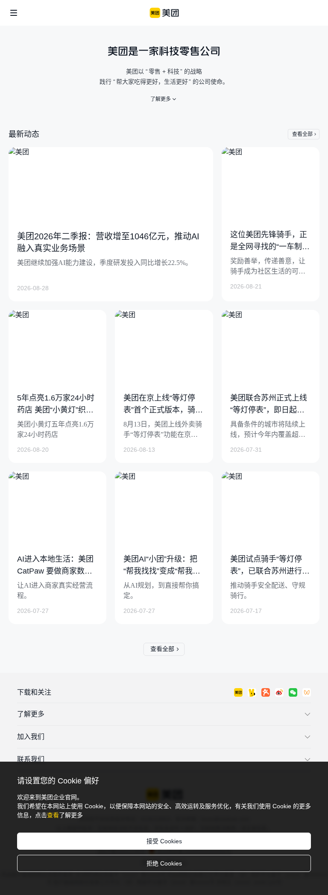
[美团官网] (164, 13)
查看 (53, 815)
